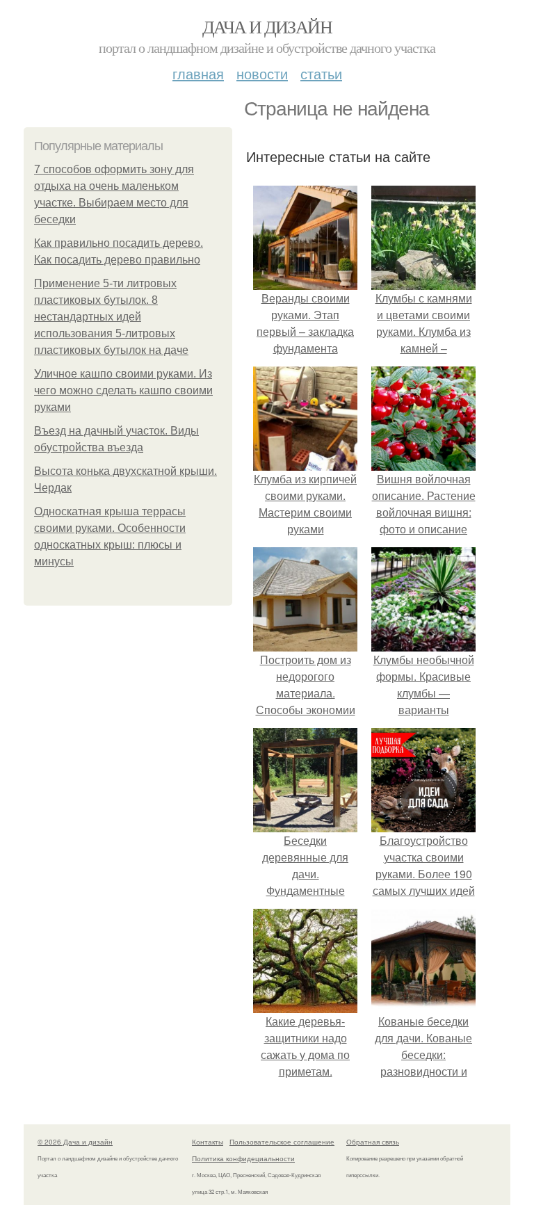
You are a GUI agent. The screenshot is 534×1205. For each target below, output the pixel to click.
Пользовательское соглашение (281, 1142)
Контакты (207, 1142)
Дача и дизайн (267, 26)
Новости (262, 73)
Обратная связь (372, 1142)
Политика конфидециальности (243, 1158)
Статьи (321, 73)
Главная (198, 73)
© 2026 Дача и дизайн (75, 1142)
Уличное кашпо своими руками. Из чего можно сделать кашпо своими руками (123, 390)
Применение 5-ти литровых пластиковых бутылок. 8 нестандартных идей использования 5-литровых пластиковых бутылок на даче (111, 316)
